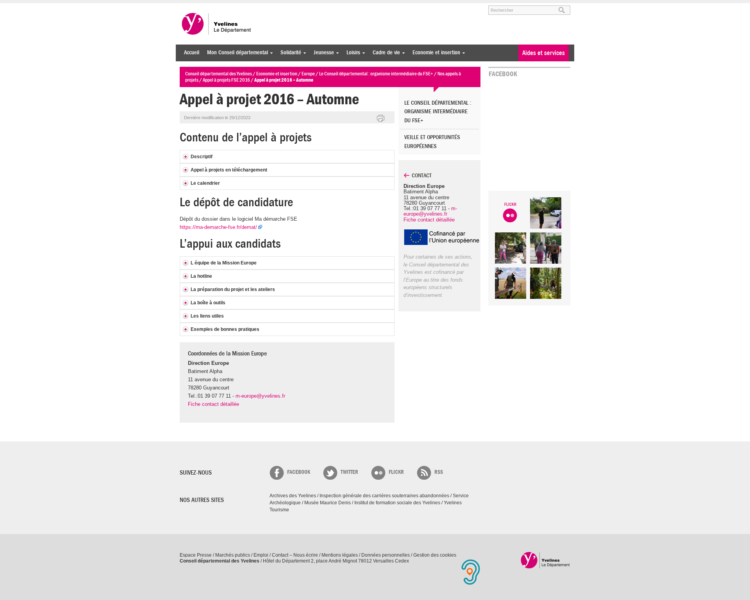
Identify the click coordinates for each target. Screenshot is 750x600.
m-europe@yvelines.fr (260, 396)
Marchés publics (232, 555)
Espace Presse (196, 555)
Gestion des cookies (434, 555)
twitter (349, 472)
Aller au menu (190, 6)
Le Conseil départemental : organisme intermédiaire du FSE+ (437, 111)
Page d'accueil (545, 560)
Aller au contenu (228, 6)
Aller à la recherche (271, 6)
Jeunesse (322, 52)
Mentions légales (339, 555)
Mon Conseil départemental (235, 52)
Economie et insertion (434, 52)
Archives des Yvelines (293, 495)
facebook (298, 472)
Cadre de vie (384, 52)
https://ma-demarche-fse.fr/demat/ (218, 227)
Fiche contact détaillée (213, 404)
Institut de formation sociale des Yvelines (397, 502)
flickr (396, 472)
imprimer (381, 119)
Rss (438, 472)
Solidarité (289, 52)
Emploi (261, 555)
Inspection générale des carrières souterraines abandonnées (384, 495)
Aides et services (543, 53)
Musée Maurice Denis (327, 502)
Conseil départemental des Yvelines (217, 23)
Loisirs (351, 52)
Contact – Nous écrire (295, 555)
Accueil (191, 52)
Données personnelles (385, 555)
